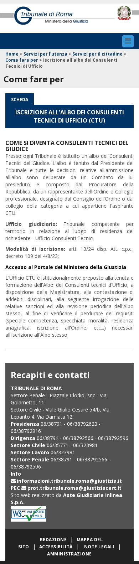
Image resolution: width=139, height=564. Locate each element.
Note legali (99, 547)
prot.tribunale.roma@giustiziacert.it (74, 488)
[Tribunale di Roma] (58, 18)
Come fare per (21, 60)
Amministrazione (69, 554)
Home (12, 54)
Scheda (19, 100)
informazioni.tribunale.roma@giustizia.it (69, 480)
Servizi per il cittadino (97, 54)
